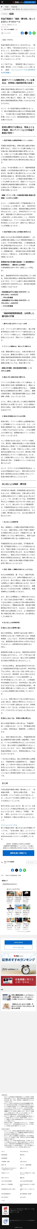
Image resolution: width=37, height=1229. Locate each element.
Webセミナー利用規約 (7, 1184)
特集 (11, 13)
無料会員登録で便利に (30, 2)
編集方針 (22, 1177)
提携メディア (23, 1168)
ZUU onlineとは (24, 1151)
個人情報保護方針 (6, 1193)
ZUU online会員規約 (6, 1181)
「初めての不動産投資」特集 (13, 875)
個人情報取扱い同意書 (25, 1193)
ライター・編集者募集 (25, 1164)
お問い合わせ (23, 1161)
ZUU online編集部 (9, 29)
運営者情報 (4, 1154)
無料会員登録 (18, 942)
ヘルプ (3, 1200)
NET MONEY (4, 1197)
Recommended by (21, 931)
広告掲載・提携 (5, 1161)
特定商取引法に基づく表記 (8, 1189)
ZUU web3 (23, 1197)
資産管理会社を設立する (10, 884)
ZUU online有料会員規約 (26, 1181)
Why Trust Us (5, 1177)
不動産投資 (4, 13)
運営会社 (22, 1154)
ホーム (3, 1151)
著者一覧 (3, 1164)
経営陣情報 (4, 1158)
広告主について (5, 1173)
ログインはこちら (18, 947)
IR (20, 1158)
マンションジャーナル (9, 825)
